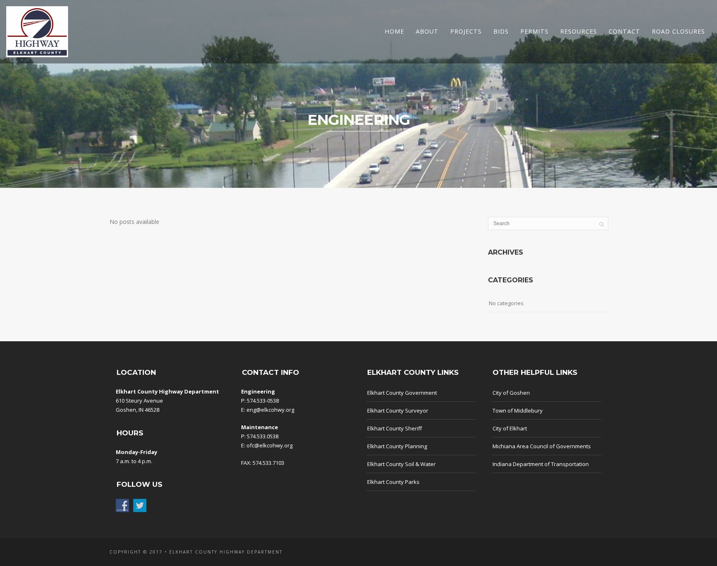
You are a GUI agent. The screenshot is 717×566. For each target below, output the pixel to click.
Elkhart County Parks (393, 482)
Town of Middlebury (518, 410)
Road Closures (678, 31)
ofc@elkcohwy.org (269, 445)
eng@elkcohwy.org (270, 409)
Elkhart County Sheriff (394, 428)
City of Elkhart (510, 428)
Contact (624, 31)
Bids (501, 31)
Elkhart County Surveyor (397, 410)
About (427, 31)
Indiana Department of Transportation (541, 464)
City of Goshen (511, 392)
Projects (466, 31)
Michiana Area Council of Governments (542, 446)
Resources (578, 31)
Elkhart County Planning (397, 446)
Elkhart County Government (402, 392)
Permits (534, 31)
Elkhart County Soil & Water (401, 464)
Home (394, 31)
